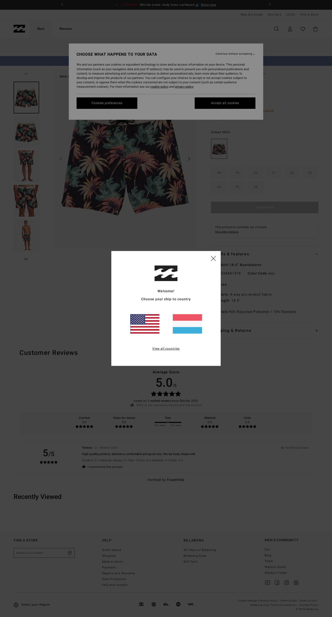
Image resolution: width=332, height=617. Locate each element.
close (213, 258)
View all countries (166, 349)
